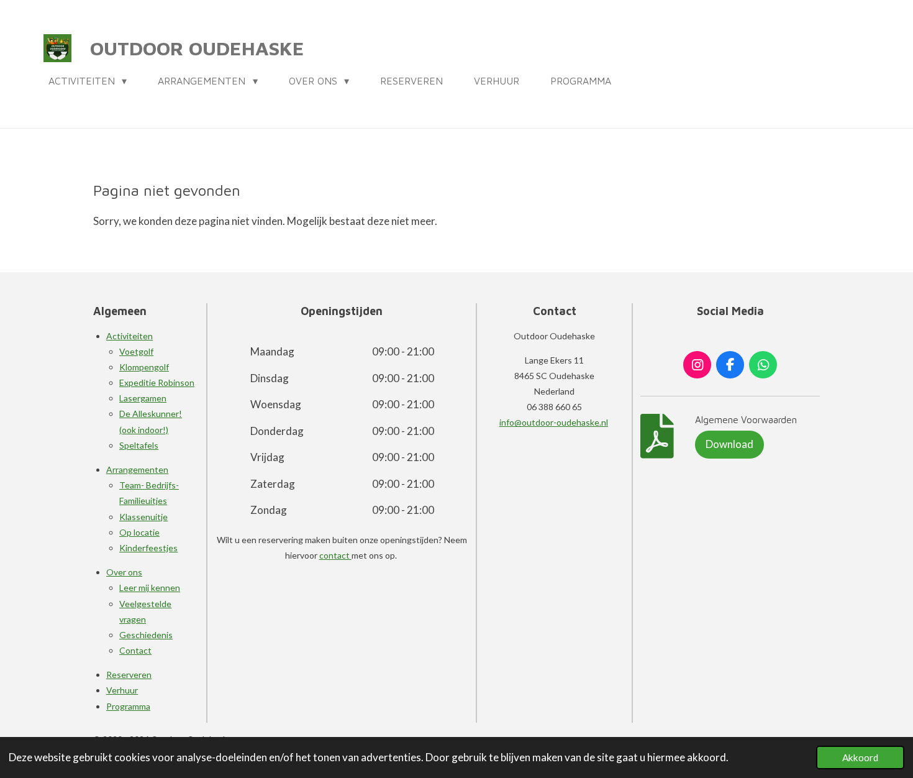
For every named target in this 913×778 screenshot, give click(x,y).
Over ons (124, 572)
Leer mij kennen (149, 587)
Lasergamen (142, 398)
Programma (128, 706)
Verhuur (122, 690)
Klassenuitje (143, 516)
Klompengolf (144, 367)
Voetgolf (136, 351)
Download (729, 444)
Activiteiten (129, 336)
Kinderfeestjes (148, 547)
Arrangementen (137, 469)
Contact (135, 650)
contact (335, 555)
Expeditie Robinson (156, 382)
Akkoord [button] (860, 757)
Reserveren (129, 674)
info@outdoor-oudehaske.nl (553, 422)
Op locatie (139, 532)
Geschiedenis (146, 634)
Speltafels (138, 445)
